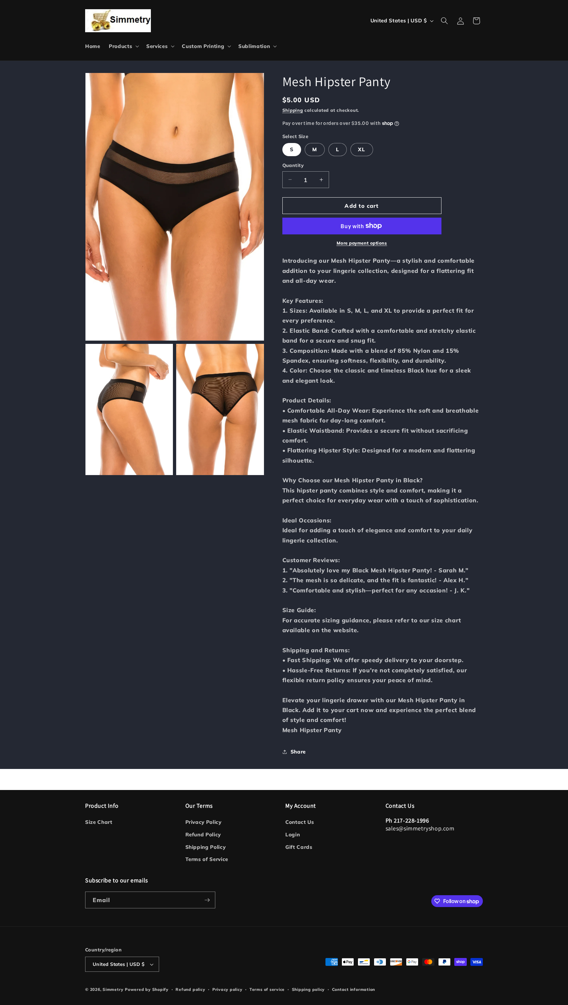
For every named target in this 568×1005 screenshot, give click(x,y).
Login (292, 834)
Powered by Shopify (147, 989)
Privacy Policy (203, 822)
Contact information (353, 989)
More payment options (362, 243)
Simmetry (113, 989)
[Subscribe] (207, 900)
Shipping (292, 109)
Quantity (293, 165)
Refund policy (190, 989)
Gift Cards (299, 847)
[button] (123, 46)
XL (361, 149)
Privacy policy (227, 989)
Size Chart (98, 822)
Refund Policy (203, 834)
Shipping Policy (205, 847)
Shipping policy (308, 989)
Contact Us (299, 822)
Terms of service (267, 989)
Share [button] (298, 751)
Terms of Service (206, 859)
